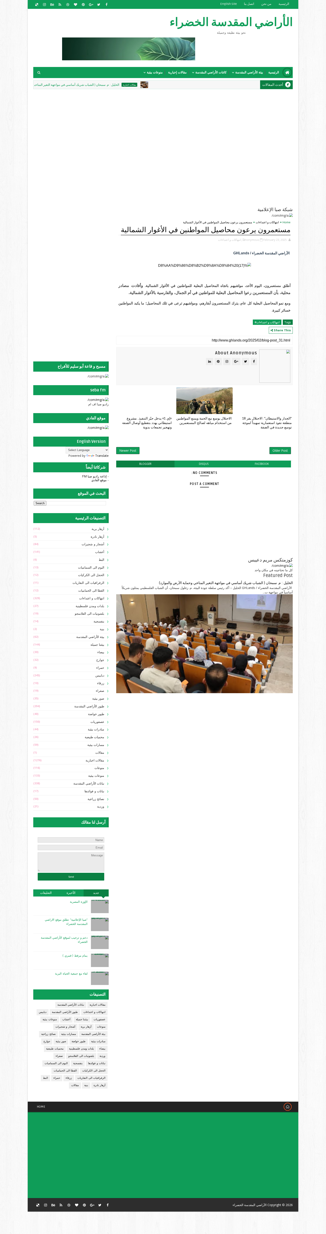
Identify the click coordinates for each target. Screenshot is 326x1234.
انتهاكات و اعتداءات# (267, 322)
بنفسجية (99, 621)
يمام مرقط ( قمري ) (75, 955)
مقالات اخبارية (162, 84)
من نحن (266, 4)
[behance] (52, 4)
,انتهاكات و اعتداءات (230, 240)
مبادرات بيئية (96, 729)
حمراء (100, 668)
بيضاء (100, 652)
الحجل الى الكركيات (91, 575)
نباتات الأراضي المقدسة (88, 783)
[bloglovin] (75, 4)
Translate (102, 455)
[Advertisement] (185, 121)
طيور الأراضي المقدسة (89, 706)
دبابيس (99, 675)
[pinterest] (83, 4)
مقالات (99, 753)
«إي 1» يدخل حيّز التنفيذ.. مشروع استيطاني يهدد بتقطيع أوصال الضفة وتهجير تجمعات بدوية (147, 423)
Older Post (280, 450)
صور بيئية (98, 698)
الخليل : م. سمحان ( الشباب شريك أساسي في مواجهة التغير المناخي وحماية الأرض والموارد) (93, 85)
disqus (203, 464)
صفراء (100, 691)
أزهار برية (98, 529)
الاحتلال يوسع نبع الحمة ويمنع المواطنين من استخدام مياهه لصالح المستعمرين (204, 420)
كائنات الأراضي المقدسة (211, 72)
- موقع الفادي (100, 480)
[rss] (60, 4)
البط (101, 560)
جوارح (100, 660)
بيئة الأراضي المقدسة (249, 72)
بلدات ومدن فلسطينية (90, 606)
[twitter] (98, 4)
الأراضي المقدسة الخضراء (231, 22)
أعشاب (99, 552)
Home (287, 222)
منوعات (99, 768)
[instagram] (44, 4)
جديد (96, 893)
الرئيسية (284, 4)
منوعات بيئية (155, 72)
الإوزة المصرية (79, 902)
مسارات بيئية (95, 745)
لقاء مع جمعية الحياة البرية (71, 973)
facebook (262, 464)
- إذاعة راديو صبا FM (95, 476)
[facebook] (106, 4)
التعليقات (46, 893)
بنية (102, 629)
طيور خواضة (96, 714)
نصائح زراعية (96, 799)
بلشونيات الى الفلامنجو (89, 614)
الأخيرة (71, 893)
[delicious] (36, 4)
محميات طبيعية (94, 737)
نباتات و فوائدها (94, 791)
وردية (100, 806)
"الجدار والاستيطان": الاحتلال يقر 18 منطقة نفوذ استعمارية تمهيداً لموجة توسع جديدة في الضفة (267, 423)
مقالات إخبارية (177, 72)
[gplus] (91, 4)
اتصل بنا (249, 4)
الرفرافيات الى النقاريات (88, 583)
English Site (228, 4)
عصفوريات (97, 722)
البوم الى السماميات (91, 567)
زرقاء (100, 683)
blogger (145, 464)
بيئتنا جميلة (97, 645)
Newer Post (127, 450)
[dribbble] (67, 4)
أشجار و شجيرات (93, 544)
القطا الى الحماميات (91, 590)
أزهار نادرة (97, 537)
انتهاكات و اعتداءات (267, 222)
